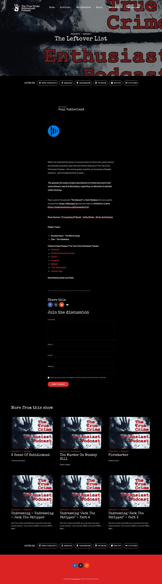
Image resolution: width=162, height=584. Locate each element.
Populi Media (75, 579)
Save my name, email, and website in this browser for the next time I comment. (78, 377)
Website (51, 366)
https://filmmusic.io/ (68, 203)
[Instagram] (86, 565)
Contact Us (114, 7)
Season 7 (87, 34)
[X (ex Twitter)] (80, 565)
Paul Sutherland (69, 49)
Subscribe (135, 7)
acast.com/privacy (69, 290)
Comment (51, 319)
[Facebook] (74, 565)
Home (52, 7)
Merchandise (83, 7)
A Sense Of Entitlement (30, 455)
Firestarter (118, 455)
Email (50, 355)
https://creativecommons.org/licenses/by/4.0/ (68, 207)
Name (50, 344)
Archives (65, 7)
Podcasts (75, 34)
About (99, 7)
